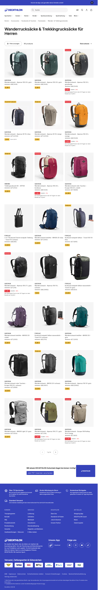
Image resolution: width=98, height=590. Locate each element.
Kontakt (6, 516)
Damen (18, 16)
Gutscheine (31, 523)
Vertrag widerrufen (10, 576)
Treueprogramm (9, 513)
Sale (70, 16)
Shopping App (78, 513)
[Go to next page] (55, 452)
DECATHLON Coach (80, 516)
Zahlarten (31, 516)
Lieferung (31, 513)
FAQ (5, 520)
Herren (26, 16)
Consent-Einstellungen (52, 574)
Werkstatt (31, 520)
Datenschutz (21, 574)
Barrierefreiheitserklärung (77, 574)
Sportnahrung (60, 16)
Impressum (12, 574)
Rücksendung (8, 526)
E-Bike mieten (32, 532)
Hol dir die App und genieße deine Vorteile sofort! (47, 3)
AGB (5, 574)
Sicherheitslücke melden (35, 574)
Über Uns (54, 513)
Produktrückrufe (9, 523)
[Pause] (92, 2)
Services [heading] (31, 510)
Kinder (35, 16)
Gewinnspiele (78, 523)
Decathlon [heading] (55, 510)
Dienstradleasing (33, 526)
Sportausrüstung (46, 16)
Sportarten (8, 16)
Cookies (64, 574)
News (76, 520)
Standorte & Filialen (57, 516)
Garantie (7, 529)
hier (44, 583)
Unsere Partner (56, 523)
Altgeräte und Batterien (35, 529)
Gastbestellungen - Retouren (14, 532)
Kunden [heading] (7, 510)
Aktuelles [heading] (78, 510)
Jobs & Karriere (56, 520)
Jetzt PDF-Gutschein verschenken (40, 473)
